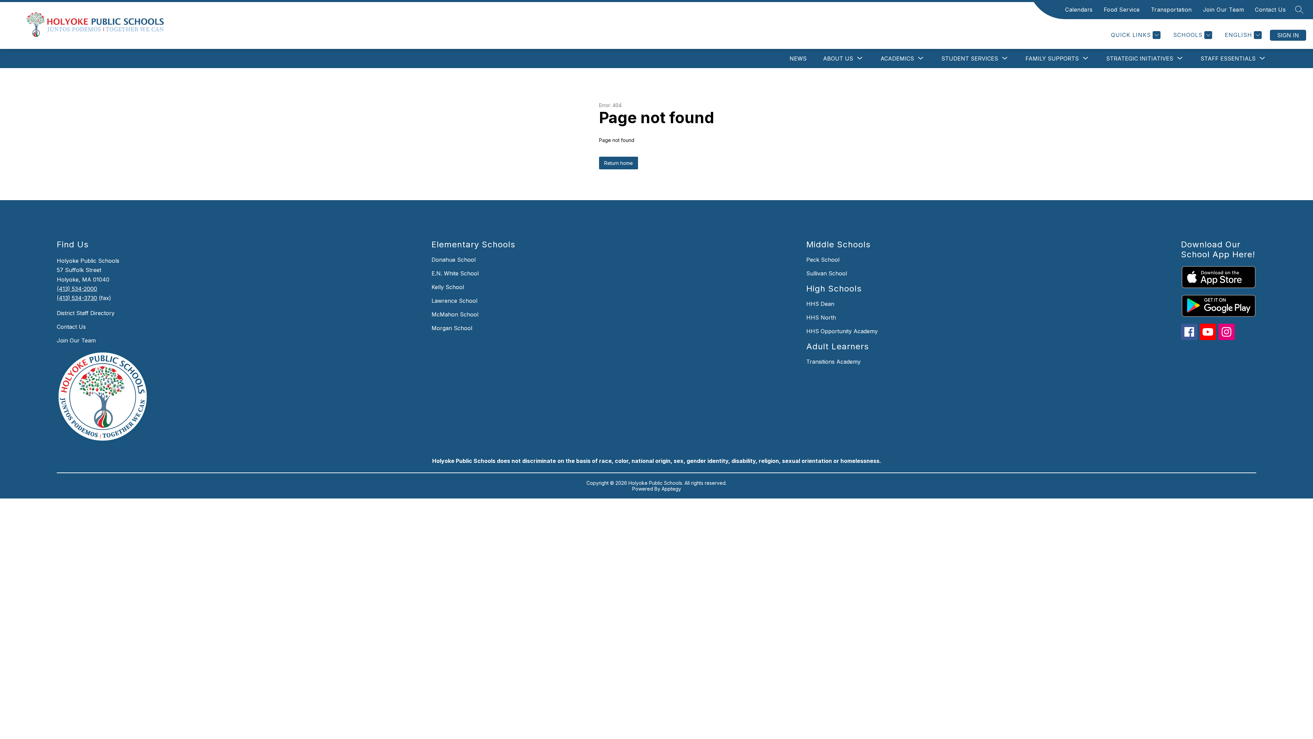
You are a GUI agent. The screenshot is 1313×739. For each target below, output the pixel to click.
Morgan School (452, 328)
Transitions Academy (833, 361)
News (798, 58)
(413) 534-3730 (77, 298)
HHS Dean (820, 303)
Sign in (1288, 35)
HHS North (821, 317)
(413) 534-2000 (77, 288)
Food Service (1122, 9)
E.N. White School (455, 273)
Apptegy (671, 489)
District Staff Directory (86, 313)
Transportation (1171, 9)
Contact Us (1270, 9)
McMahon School (455, 314)
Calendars (1079, 9)
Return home (618, 163)
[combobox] (1237, 35)
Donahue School (454, 259)
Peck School (822, 259)
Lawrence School (454, 300)
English (1238, 34)
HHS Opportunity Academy (842, 331)
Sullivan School (826, 273)
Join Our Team (1223, 9)
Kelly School (448, 287)
